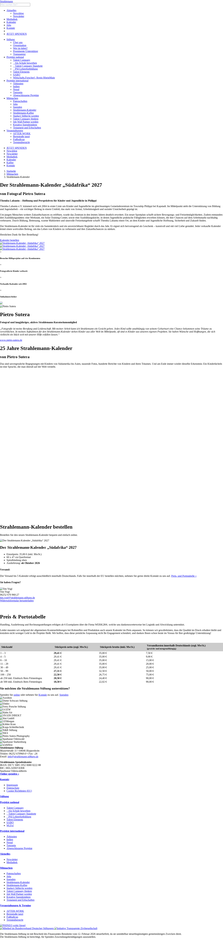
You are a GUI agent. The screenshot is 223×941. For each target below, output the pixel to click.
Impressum (12, 785)
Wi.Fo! (10, 825)
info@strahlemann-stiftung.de (23, 756)
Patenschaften (14, 873)
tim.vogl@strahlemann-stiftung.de (17, 597)
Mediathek (12, 19)
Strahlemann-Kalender (18, 882)
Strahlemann (6, 1)
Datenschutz (13, 788)
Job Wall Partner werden (19, 894)
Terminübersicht (15, 919)
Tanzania (11, 845)
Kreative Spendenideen (19, 897)
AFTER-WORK (15, 911)
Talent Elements (21, 71)
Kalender (11, 22)
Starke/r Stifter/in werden (19, 888)
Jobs (9, 25)
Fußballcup (12, 917)
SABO (16, 74)
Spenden (63, 694)
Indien (10, 839)
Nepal (10, 842)
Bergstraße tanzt (15, 914)
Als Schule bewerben (25, 63)
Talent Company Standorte (28, 66)
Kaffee (10, 162)
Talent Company (21, 60)
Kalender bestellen (9, 240)
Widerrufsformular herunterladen (17, 600)
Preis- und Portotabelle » (184, 576)
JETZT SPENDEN (17, 33)
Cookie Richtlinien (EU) (19, 790)
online (17, 694)
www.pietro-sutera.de (11, 340)
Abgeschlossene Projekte (19, 848)
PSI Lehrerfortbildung (25, 68)
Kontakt (11, 28)
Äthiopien (12, 836)
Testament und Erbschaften (20, 900)
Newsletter (18, 16)
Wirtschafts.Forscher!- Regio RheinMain (34, 77)
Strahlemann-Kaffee (17, 885)
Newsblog (18, 13)
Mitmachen (12, 174)
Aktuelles (11, 10)
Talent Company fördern (19, 891)
